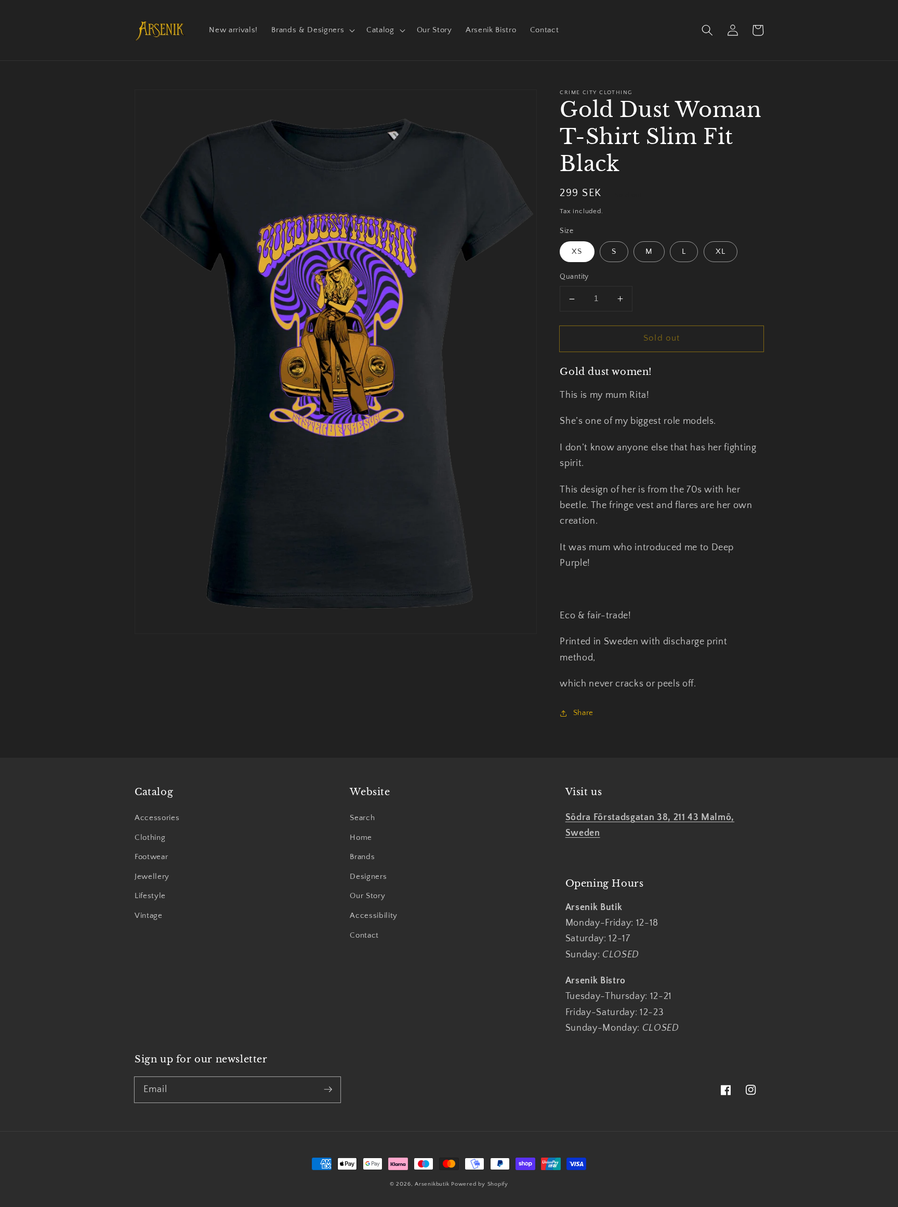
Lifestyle (150, 895)
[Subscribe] (327, 1089)
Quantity (574, 277)
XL (720, 252)
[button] (312, 30)
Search (362, 817)
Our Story (367, 895)
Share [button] (583, 712)
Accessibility (374, 915)
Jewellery (152, 876)
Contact (364, 935)
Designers (368, 876)
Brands (362, 856)
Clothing (150, 837)
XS (577, 252)
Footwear (151, 856)
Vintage (149, 915)
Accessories (157, 817)
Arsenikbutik (432, 1184)
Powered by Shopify (479, 1184)
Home (361, 837)
